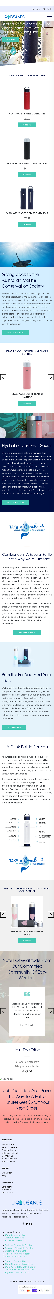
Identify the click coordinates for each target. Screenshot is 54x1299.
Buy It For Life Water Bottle (17, 1273)
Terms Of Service (9, 1148)
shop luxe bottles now (15, 333)
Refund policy (8, 1162)
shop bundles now (14, 727)
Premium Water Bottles (15, 1262)
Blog (4, 1176)
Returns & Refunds (10, 1153)
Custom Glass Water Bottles (18, 1254)
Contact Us (7, 1156)
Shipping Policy (9, 1150)
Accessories (7, 1193)
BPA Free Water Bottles (15, 1241)
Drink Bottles (7, 1187)
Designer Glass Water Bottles (18, 1245)
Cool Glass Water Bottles (16, 1251)
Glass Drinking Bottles (15, 1235)
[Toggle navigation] (49, 16)
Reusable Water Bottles (16, 1257)
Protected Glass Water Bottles (19, 1270)
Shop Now (10, 40)
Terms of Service (9, 1159)
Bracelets (6, 1190)
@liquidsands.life (27, 1066)
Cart (49, 9)
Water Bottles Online (14, 1238)
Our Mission (7, 1173)
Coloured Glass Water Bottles (19, 1248)
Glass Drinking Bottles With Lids (19, 1264)
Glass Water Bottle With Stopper (20, 1267)
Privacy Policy (8, 1145)
